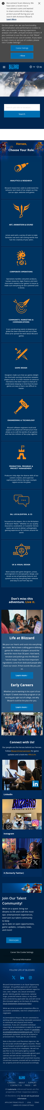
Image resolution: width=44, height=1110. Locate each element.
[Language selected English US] (32, 66)
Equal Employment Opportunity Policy (17, 1003)
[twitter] (13, 978)
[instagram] (30, 978)
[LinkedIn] (22, 779)
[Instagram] (22, 818)
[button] (22, 48)
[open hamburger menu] (4, 67)
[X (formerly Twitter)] (22, 857)
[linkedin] (22, 978)
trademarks (12, 1089)
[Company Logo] (14, 67)
